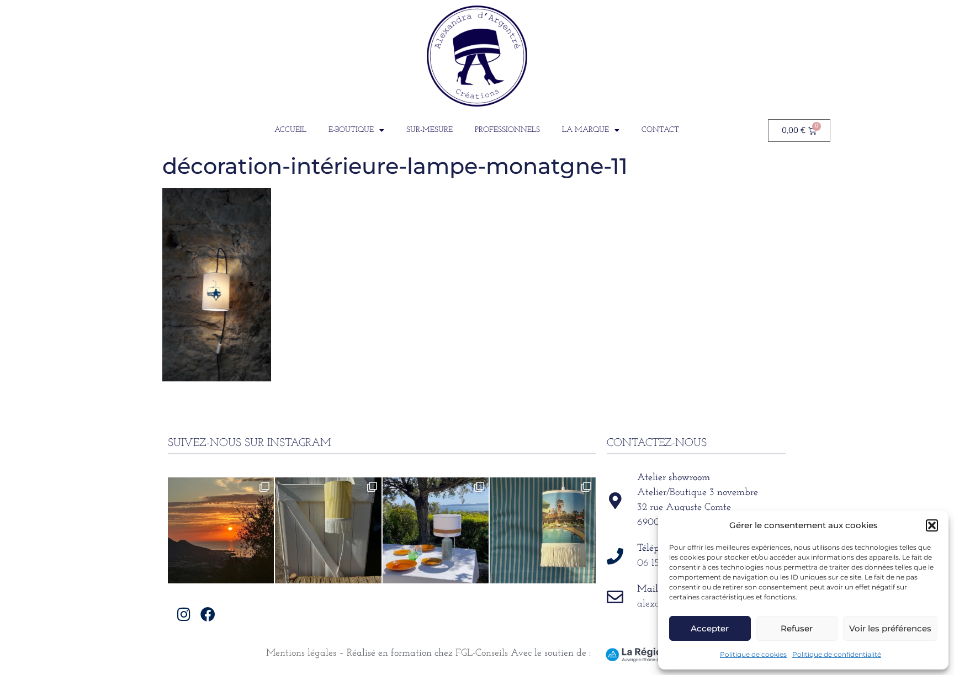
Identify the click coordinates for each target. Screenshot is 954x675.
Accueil (290, 130)
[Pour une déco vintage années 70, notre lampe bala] (543, 530)
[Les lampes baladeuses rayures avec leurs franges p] (328, 530)
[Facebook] (208, 614)
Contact (660, 130)
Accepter (710, 628)
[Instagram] (184, 614)
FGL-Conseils (481, 653)
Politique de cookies (753, 654)
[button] (931, 525)
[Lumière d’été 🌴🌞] (436, 530)
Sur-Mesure (429, 130)
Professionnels (507, 130)
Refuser (797, 628)
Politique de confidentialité (836, 654)
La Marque (585, 130)
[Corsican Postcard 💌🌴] (221, 530)
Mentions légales (301, 653)
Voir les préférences (890, 628)
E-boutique (351, 130)
